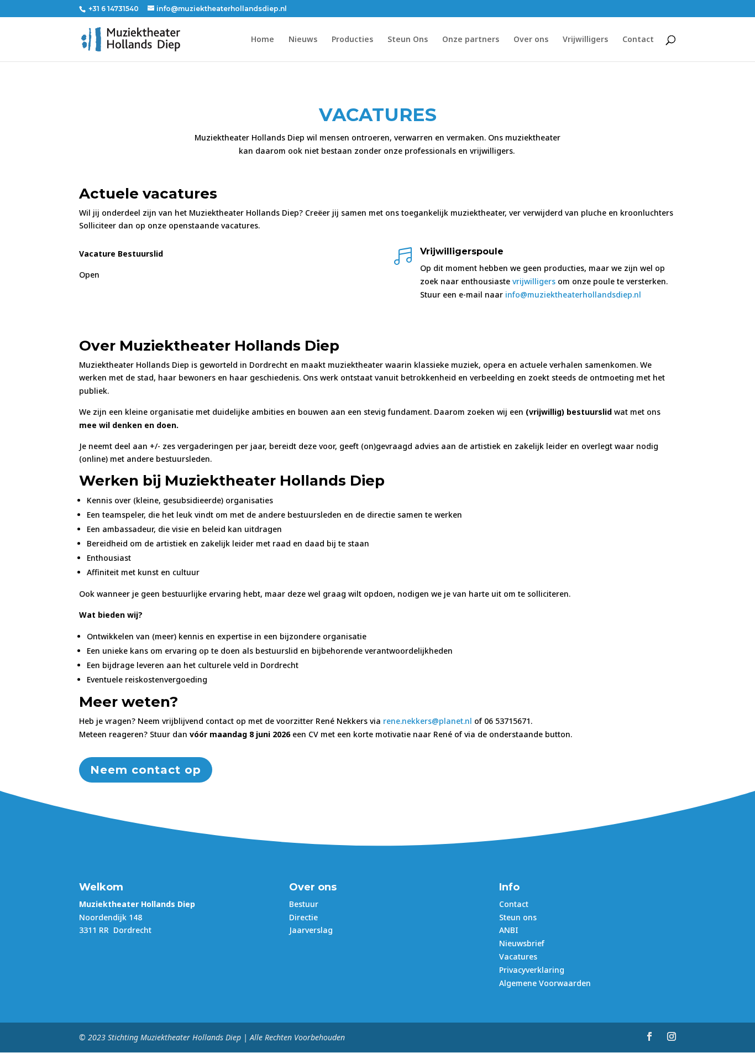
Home (262, 39)
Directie (303, 917)
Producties (352, 39)
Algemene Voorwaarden (545, 983)
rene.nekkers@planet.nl (427, 721)
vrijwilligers (535, 281)
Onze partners (470, 39)
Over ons (530, 39)
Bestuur (303, 904)
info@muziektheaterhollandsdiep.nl (573, 294)
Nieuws (303, 39)
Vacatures (518, 956)
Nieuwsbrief (521, 943)
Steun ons (518, 917)
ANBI (508, 930)
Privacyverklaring (531, 970)
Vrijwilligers (585, 39)
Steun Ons (407, 39)
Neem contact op (145, 769)
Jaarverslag (311, 930)
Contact (638, 39)
